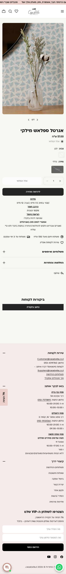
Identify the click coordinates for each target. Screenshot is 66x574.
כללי (55, 170)
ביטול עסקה (58, 478)
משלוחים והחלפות (55, 374)
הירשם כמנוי (33, 547)
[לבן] (61, 155)
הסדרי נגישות (57, 496)
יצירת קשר (58, 484)
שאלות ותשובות (56, 473)
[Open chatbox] (7, 567)
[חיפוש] (10, 11)
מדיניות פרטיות (57, 501)
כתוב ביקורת (33, 307)
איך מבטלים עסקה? (54, 378)
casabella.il (31, 567)
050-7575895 (44, 399)
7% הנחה (4, 397)
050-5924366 (44, 420)
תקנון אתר (59, 490)
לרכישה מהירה (33, 191)
